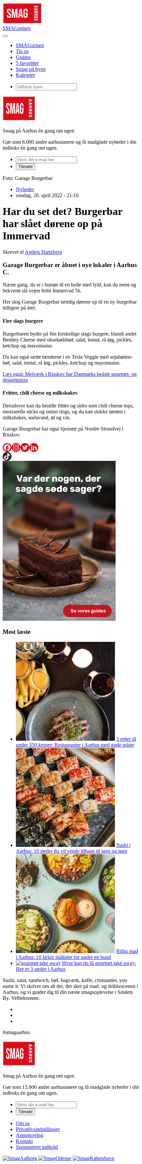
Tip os (22, 51)
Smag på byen (31, 69)
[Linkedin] (33, 447)
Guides (23, 57)
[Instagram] (16, 447)
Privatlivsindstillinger (38, 1129)
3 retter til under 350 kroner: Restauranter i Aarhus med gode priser (76, 742)
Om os (23, 1123)
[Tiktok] (7, 456)
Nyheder (25, 189)
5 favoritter (27, 63)
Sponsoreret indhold (37, 1147)
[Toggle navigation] (5, 36)
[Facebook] (7, 447)
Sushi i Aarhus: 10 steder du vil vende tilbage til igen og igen (73, 848)
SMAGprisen (17, 28)
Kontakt (24, 1141)
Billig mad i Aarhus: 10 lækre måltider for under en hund (77, 954)
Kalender (25, 75)
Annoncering (29, 1135)
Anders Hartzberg (43, 252)
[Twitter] (24, 447)
